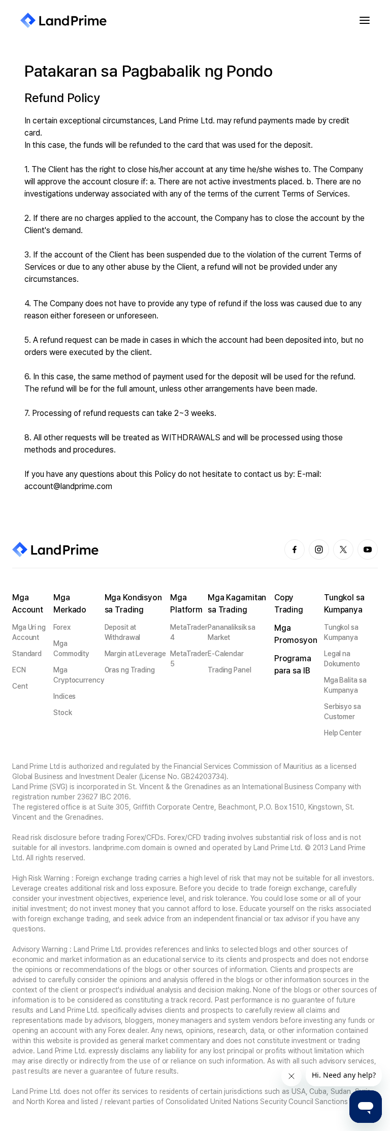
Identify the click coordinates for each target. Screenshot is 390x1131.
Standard (27, 654)
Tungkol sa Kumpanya (341, 632)
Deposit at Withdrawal (123, 632)
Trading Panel (229, 670)
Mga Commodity (71, 648)
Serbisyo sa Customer (342, 711)
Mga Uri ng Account (29, 632)
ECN (19, 670)
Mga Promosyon (295, 634)
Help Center (343, 733)
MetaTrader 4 (189, 632)
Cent (20, 686)
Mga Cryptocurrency (78, 675)
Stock (62, 712)
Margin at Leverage (135, 654)
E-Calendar (226, 654)
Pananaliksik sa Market (231, 632)
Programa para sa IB (292, 664)
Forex (61, 627)
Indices (64, 696)
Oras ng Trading (130, 670)
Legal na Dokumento (342, 659)
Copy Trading (288, 604)
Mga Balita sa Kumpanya (345, 685)
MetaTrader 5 (189, 659)
